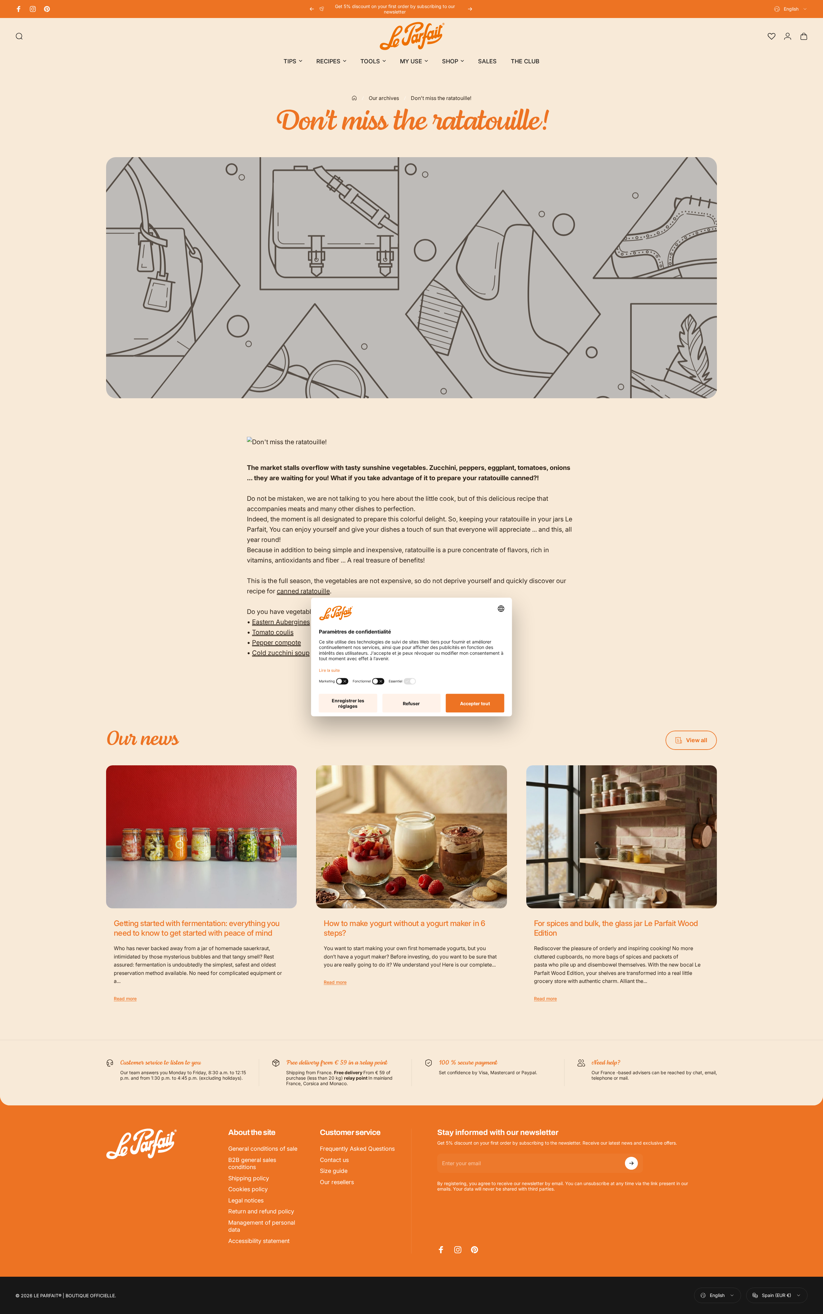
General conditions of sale (262, 1148)
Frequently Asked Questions (357, 1148)
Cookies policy (248, 1189)
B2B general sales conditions (252, 1163)
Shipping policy (248, 1178)
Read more (125, 998)
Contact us (334, 1159)
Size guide (334, 1170)
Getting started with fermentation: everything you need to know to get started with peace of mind (197, 928)
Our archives (384, 98)
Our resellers (337, 1182)
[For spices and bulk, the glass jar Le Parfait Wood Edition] (621, 836)
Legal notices (246, 1200)
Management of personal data (261, 1226)
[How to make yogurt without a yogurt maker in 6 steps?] (411, 836)
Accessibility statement (259, 1241)
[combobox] (791, 9)
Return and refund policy (261, 1211)
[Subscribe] (631, 1163)
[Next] (470, 9)
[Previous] (312, 9)
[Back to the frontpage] (354, 98)
